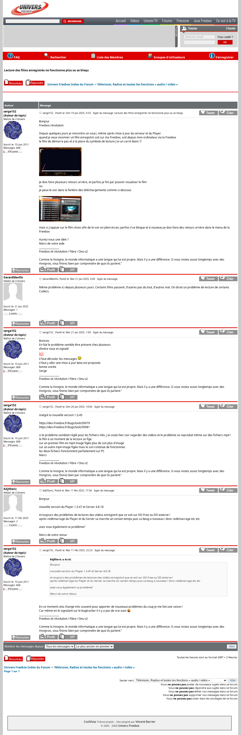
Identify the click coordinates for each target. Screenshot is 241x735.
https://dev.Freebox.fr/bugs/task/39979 (64, 423)
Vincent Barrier (145, 722)
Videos (134, 21)
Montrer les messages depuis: (24, 646)
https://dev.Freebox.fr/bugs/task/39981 (64, 427)
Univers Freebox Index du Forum (70, 84)
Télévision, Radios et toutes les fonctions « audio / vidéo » (137, 84)
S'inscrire (230, 28)
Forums (167, 21)
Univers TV (150, 21)
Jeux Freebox (203, 21)
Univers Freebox (128, 726)
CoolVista (90, 722)
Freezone (183, 21)
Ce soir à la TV (225, 21)
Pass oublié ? (225, 37)
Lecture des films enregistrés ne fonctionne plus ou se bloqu (46, 70)
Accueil (121, 21)
